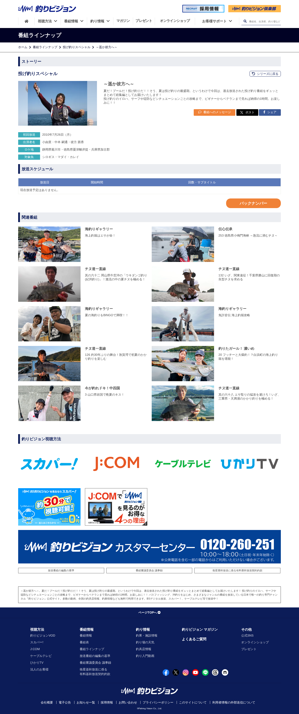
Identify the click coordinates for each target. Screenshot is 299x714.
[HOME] (26, 21)
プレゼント (249, 649)
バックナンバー (253, 203)
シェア (271, 112)
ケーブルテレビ (41, 656)
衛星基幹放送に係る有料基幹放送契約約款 (237, 570)
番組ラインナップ (45, 47)
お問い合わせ (128, 702)
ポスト (250, 112)
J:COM (35, 649)
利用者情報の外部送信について (233, 702)
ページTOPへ (147, 612)
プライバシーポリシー (158, 702)
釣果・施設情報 (146, 635)
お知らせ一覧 (86, 702)
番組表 (84, 642)
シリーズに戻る (267, 73)
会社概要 (47, 702)
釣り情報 (143, 629)
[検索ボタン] (245, 21)
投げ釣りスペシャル (76, 47)
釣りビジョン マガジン (200, 629)
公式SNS (247, 635)
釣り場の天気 (145, 642)
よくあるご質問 (194, 639)
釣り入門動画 (145, 656)
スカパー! (36, 642)
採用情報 (107, 702)
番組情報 (87, 629)
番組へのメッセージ (216, 112)
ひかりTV (36, 662)
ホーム (22, 47)
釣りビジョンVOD (42, 635)
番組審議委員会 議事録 (149, 570)
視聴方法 (37, 629)
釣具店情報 (143, 649)
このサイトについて (193, 702)
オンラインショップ (255, 642)
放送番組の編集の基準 (61, 570)
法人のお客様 (39, 669)
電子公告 (65, 702)
